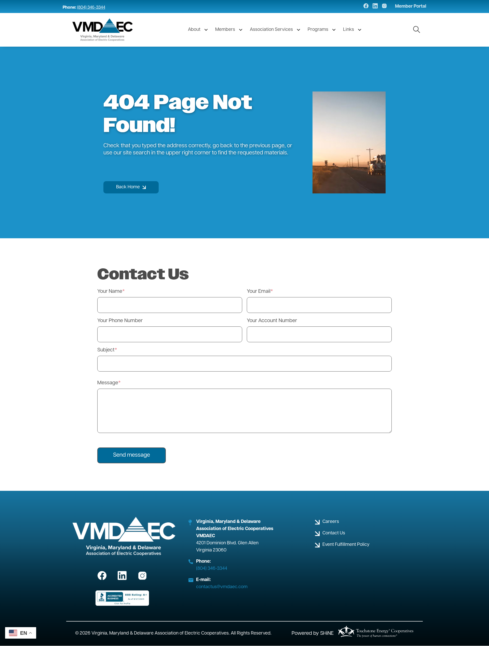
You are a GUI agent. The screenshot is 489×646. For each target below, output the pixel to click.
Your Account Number (272, 320)
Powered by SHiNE (313, 633)
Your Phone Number (120, 320)
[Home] (103, 30)
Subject (106, 350)
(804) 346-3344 (91, 8)
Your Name (109, 291)
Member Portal (410, 6)
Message (107, 383)
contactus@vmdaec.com (222, 587)
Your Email (258, 291)
